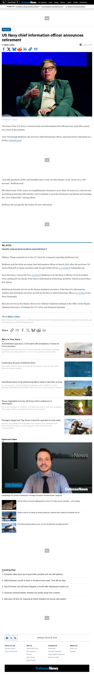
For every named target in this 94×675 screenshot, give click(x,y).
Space (62, 2)
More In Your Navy (11, 339)
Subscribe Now (32, 648)
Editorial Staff (53, 657)
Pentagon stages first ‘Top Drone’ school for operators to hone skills (31, 420)
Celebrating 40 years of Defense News (18, 362)
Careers (73, 651)
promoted (36, 275)
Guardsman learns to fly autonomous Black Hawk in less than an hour (32, 381)
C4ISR (75, 2)
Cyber (69, 2)
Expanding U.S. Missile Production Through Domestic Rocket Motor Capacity (32, 495)
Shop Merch (31, 660)
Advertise (51, 648)
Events (29, 654)
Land (50, 2)
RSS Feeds (30, 657)
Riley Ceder (9, 45)
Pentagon (83, 2)
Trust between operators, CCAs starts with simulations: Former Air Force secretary (30, 344)
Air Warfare (42, 2)
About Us (73, 648)
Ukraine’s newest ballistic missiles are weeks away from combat (32, 592)
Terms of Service (11, 651)
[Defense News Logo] (29, 2)
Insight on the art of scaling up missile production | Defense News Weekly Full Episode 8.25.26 (48, 512)
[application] (47, 467)
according (63, 268)
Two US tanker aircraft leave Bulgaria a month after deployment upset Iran (36, 586)
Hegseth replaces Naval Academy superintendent (23, 249)
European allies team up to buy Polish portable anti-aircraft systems (33, 574)
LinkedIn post (15, 140)
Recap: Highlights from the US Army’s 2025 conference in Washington (27, 402)
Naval (56, 2)
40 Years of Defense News (75, 7)
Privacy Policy (10, 648)
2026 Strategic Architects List (52, 7)
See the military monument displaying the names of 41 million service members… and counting (48, 501)
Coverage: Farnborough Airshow (27, 7)
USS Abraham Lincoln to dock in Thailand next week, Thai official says (35, 580)
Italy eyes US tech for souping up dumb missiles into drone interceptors (35, 598)
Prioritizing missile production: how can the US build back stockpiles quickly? (42, 524)
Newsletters (31, 651)
